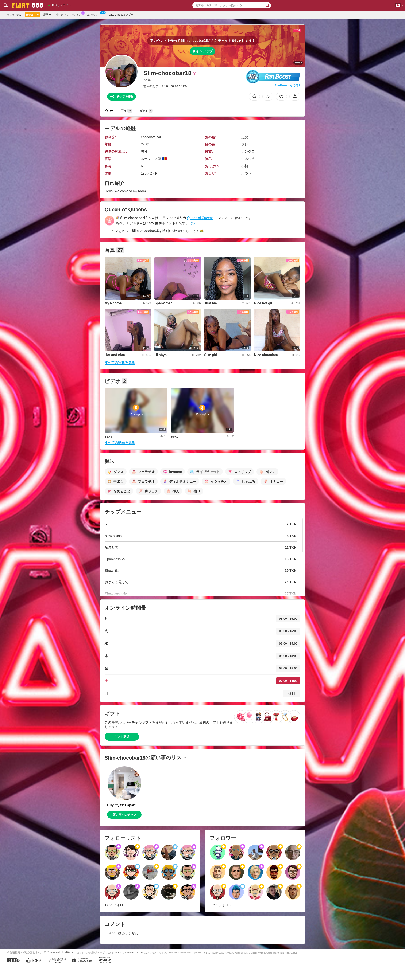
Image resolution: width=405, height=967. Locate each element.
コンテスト (93, 14)
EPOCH (118, 952)
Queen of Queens (200, 218)
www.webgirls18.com (62, 952)
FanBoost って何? (287, 85)
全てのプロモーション (68, 14)
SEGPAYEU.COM (133, 952)
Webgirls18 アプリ (121, 14)
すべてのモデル (13, 14)
